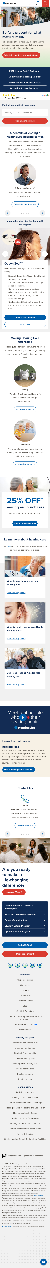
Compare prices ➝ (25, 409)
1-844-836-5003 (25, 825)
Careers (25, 990)
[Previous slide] (7, 213)
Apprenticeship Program (17, 931)
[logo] (9, 3)
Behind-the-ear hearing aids (25, 1042)
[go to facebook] (17, 966)
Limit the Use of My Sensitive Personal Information (25, 1018)
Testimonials (25, 995)
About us (25, 974)
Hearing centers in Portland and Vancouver (25, 1107)
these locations (38, 1196)
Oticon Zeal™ (25, 324)
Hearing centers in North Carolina (25, 1123)
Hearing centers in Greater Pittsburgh (25, 1102)
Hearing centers (25, 1087)
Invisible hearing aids (25, 1058)
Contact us (25, 985)
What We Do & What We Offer (20, 914)
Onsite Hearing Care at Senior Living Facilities (25, 1139)
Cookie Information (25, 1011)
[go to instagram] (32, 966)
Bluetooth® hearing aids (25, 1053)
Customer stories (25, 979)
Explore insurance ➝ (25, 464)
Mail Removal (25, 1029)
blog (9, 546)
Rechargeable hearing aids (25, 1063)
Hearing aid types (25, 1037)
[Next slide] (42, 213)
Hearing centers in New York (25, 1097)
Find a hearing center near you (18, 769)
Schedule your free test (25, 204)
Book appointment (25, 953)
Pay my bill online (25, 1133)
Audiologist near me (25, 1092)
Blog (25, 1005)
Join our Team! (14, 892)
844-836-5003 (25, 945)
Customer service (25, 1000)
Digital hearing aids (25, 1068)
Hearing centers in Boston (25, 1113)
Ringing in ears (25, 1079)
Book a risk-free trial (25, 317)
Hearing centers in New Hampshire (25, 1128)
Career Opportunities (16, 920)
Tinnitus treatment (25, 1073)
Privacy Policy (6, 1226)
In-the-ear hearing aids (25, 1047)
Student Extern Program (17, 925)
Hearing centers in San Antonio (25, 1118)
